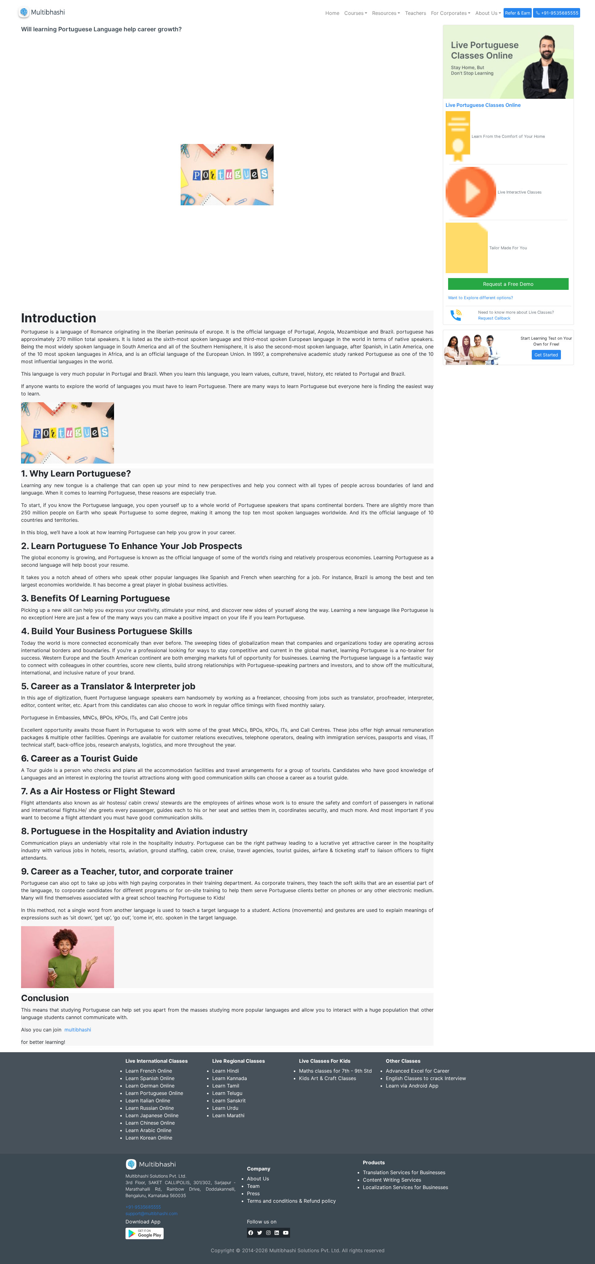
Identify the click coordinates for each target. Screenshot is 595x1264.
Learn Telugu (227, 1093)
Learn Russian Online (150, 1108)
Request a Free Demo (508, 284)
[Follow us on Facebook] (250, 1233)
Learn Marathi (228, 1115)
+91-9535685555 (143, 1207)
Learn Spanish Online (150, 1078)
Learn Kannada (229, 1078)
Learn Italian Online (148, 1100)
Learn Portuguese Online (154, 1093)
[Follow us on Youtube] (286, 1233)
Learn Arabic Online (148, 1130)
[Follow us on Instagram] (268, 1233)
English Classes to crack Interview (426, 1078)
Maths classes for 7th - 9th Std (335, 1071)
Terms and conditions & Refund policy (291, 1201)
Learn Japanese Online (152, 1115)
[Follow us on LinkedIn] (276, 1233)
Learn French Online (149, 1071)
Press (253, 1193)
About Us (258, 1178)
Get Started (546, 354)
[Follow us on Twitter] (259, 1233)
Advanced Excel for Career (417, 1071)
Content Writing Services (392, 1180)
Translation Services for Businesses (404, 1172)
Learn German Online (150, 1086)
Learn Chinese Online (150, 1123)
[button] (356, 13)
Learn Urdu (225, 1108)
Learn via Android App (412, 1086)
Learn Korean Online (149, 1138)
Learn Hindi (225, 1071)
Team (253, 1186)
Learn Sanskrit (229, 1100)
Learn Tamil (225, 1086)
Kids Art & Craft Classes (327, 1078)
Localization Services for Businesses (405, 1187)
